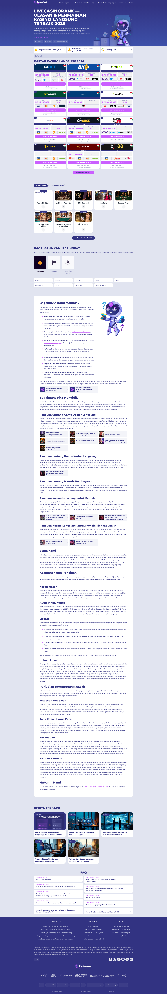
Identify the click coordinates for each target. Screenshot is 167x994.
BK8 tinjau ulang (83, 87)
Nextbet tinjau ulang (83, 113)
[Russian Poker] (123, 200)
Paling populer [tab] (41, 185)
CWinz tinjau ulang (83, 139)
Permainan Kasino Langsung (84, 3)
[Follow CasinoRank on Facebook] (110, 959)
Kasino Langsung (64, 3)
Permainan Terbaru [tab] (58, 185)
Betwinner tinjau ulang (50, 113)
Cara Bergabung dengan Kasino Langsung (56, 926)
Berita (131, 3)
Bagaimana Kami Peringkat (121, 933)
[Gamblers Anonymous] (53, 975)
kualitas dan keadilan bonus (81, 332)
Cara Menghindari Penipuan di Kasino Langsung (56, 933)
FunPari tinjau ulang (117, 87)
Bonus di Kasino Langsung (93, 930)
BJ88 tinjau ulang (117, 165)
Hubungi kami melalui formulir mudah (95, 787)
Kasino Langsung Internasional (93, 939)
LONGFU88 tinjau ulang (117, 139)
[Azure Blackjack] (43, 200)
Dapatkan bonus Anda (50, 84)
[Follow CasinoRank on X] (119, 959)
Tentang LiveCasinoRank (121, 926)
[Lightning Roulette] (63, 200)
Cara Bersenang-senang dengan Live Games (55, 930)
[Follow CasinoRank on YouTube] (123, 959)
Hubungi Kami (121, 936)
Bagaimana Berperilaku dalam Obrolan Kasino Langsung (56, 936)
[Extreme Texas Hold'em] (43, 222)
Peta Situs (112, 991)
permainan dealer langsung (53, 343)
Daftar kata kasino (93, 926)
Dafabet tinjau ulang (83, 165)
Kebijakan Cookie (57, 991)
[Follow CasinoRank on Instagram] (114, 959)
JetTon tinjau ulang (116, 113)
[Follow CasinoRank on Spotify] (127, 959)
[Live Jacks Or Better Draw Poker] (63, 222)
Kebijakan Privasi (86, 991)
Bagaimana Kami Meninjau (121, 930)
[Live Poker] (103, 200)
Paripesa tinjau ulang (50, 139)
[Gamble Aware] (104, 975)
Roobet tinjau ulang (50, 165)
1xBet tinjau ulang (50, 87)
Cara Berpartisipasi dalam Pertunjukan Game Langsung (56, 939)
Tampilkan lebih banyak (82, 172)
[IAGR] (44, 975)
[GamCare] (66, 975)
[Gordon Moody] (81, 975)
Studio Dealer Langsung (106, 3)
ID (35, 959)
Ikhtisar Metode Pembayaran (93, 933)
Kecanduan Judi (93, 936)
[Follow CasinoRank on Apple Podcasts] (131, 959)
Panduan (121, 3)
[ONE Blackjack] (83, 200)
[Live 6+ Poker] (83, 222)
